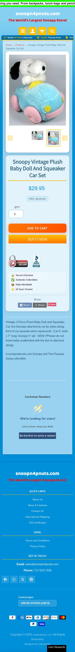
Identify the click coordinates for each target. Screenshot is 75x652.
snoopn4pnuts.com (42, 635)
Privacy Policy (37, 546)
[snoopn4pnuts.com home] (38, 480)
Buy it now (37, 239)
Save (53, 304)
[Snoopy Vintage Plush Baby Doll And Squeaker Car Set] (53, 137)
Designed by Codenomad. (38, 644)
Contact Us (37, 511)
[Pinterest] (31, 579)
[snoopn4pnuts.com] (38, 17)
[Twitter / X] (22, 579)
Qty (17, 207)
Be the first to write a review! (37, 435)
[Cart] (42, 31)
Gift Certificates (37, 522)
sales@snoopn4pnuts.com (41, 564)
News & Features (37, 505)
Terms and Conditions (37, 540)
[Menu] (23, 31)
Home (9, 45)
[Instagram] (13, 579)
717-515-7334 (42, 570)
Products (19, 45)
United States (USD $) (35, 603)
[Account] (32, 31)
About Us (37, 499)
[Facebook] (5, 579)
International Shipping (37, 516)
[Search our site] (52, 31)
